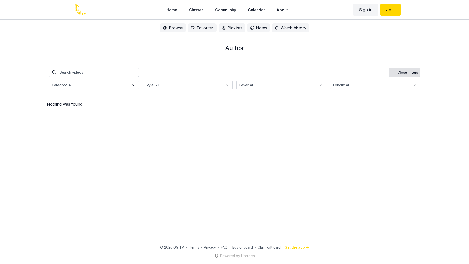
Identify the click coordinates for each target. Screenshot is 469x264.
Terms (194, 247)
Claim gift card (269, 247)
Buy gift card (242, 247)
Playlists (234, 27)
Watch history (293, 27)
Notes (261, 27)
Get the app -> (297, 247)
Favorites (205, 27)
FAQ (224, 247)
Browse (176, 27)
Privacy (210, 247)
